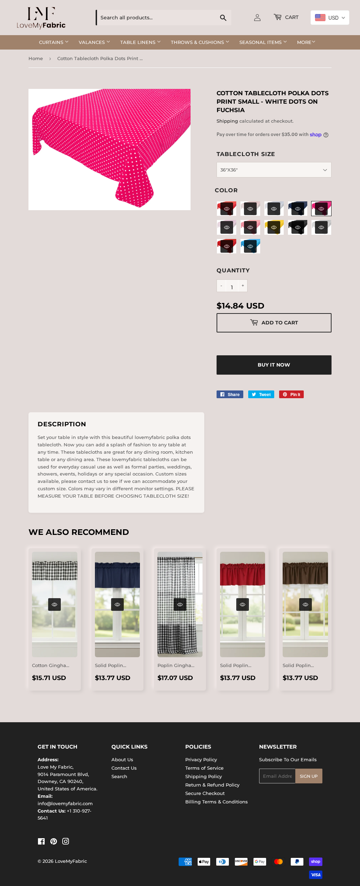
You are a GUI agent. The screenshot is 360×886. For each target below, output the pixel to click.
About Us (122, 759)
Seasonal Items (261, 42)
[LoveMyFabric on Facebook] (41, 842)
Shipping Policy (203, 776)
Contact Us (124, 768)
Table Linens (138, 42)
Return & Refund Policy (212, 785)
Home (35, 58)
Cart (291, 17)
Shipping (227, 121)
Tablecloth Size (246, 154)
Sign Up (309, 776)
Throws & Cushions (198, 42)
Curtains (52, 42)
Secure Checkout (205, 793)
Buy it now (274, 365)
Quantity (233, 270)
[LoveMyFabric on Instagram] (65, 842)
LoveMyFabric (71, 861)
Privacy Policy (201, 759)
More (304, 42)
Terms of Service (204, 768)
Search (119, 776)
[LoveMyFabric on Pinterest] (53, 842)
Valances (92, 42)
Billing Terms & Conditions (216, 801)
